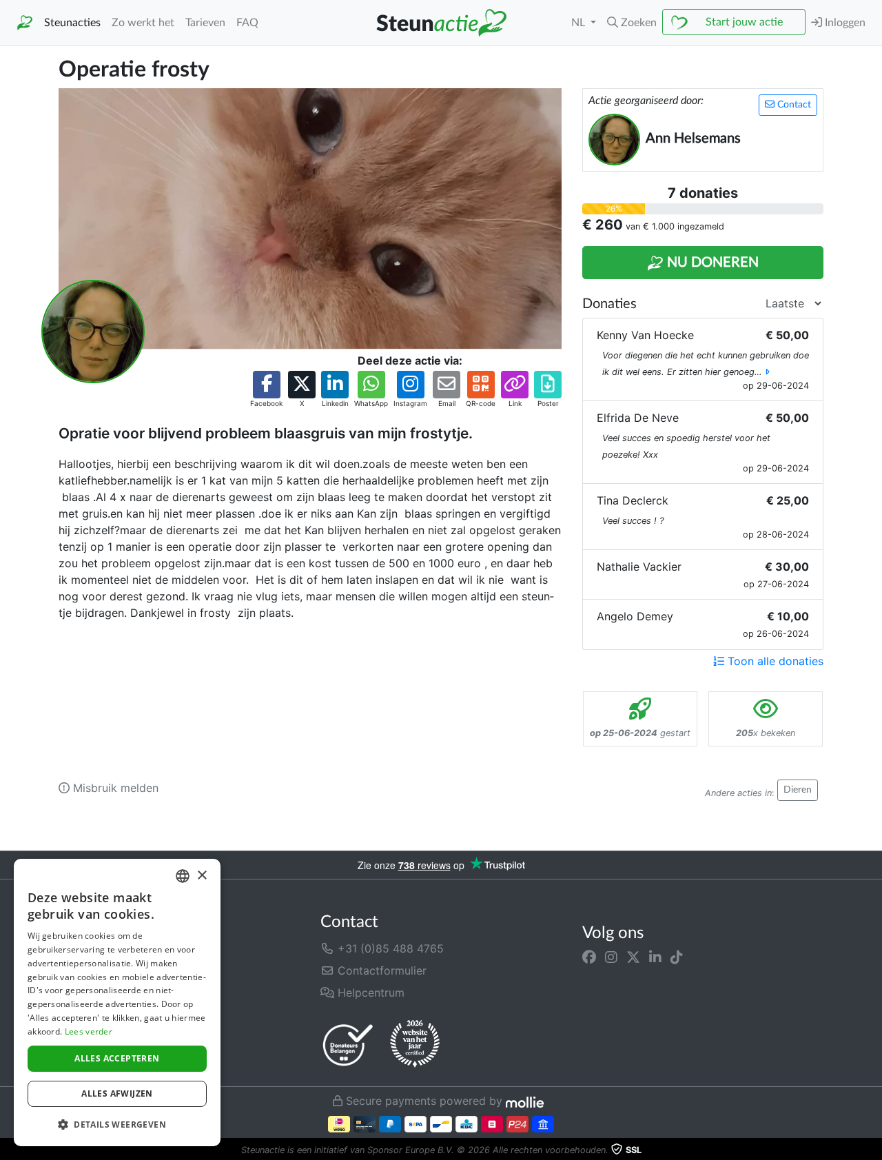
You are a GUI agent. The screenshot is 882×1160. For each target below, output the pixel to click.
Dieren (797, 790)
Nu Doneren (711, 262)
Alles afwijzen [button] (117, 1093)
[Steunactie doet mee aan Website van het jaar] (415, 1044)
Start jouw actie (744, 22)
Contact (793, 105)
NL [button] (579, 22)
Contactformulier (380, 970)
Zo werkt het (143, 22)
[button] (632, 23)
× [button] (201, 876)
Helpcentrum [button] (369, 992)
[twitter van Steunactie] (633, 957)
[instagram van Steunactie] (611, 957)
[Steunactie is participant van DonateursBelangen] (348, 1044)
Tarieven (205, 22)
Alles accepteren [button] (116, 1058)
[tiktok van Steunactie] (676, 957)
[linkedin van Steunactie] (655, 957)
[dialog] (117, 1002)
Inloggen (843, 22)
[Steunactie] (25, 23)
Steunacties (72, 22)
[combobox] (182, 876)
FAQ (247, 22)
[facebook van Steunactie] (589, 957)
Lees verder (88, 1031)
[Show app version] (872, 1150)
